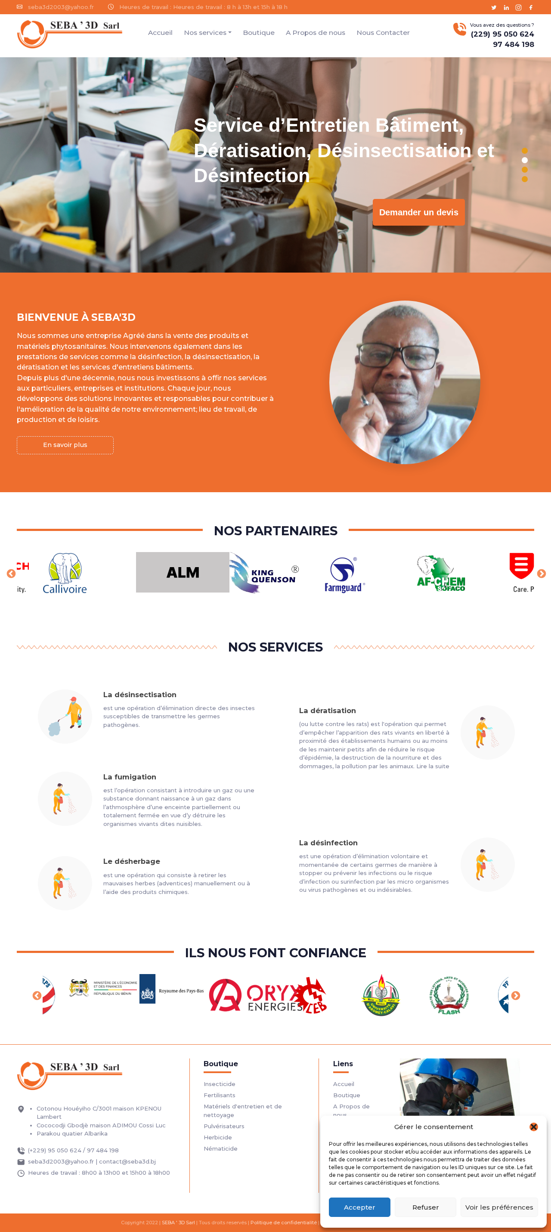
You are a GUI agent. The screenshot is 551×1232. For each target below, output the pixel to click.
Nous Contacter (383, 32)
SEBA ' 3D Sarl (178, 1223)
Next (540, 573)
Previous (10, 573)
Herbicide (218, 1137)
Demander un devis (418, 212)
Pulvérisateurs (224, 1126)
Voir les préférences (499, 1207)
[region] (275, 165)
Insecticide (219, 1083)
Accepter (359, 1207)
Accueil (160, 32)
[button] (533, 1127)
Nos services (205, 32)
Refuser (425, 1207)
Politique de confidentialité (284, 1223)
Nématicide (221, 1148)
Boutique (259, 32)
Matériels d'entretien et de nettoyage (243, 1110)
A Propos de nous (315, 32)
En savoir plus (65, 445)
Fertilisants (219, 1095)
